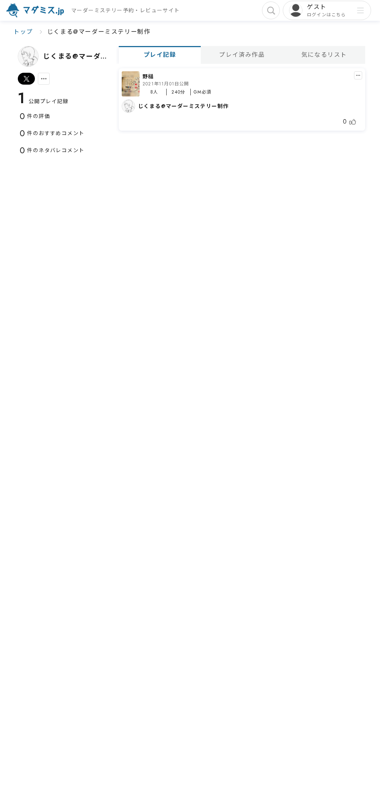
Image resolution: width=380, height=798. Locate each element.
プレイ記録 (160, 54)
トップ (23, 31)
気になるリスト (324, 54)
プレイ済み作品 (242, 54)
